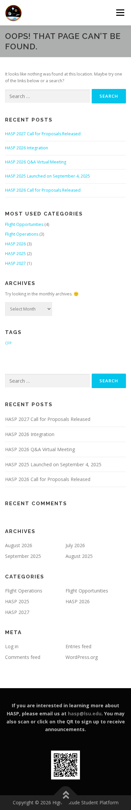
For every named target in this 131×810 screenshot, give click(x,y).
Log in (11, 646)
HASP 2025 (15, 253)
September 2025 (23, 556)
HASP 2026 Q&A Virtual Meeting (35, 162)
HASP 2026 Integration (26, 148)
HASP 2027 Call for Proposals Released (43, 134)
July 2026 (75, 545)
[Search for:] (47, 96)
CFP (8, 343)
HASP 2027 (15, 263)
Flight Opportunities (24, 224)
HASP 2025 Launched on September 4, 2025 (47, 176)
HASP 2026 (15, 244)
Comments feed (22, 657)
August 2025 (79, 556)
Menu (119, 12)
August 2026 (18, 545)
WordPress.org (82, 657)
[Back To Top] (66, 795)
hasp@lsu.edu (84, 713)
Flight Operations (21, 234)
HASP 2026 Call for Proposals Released (43, 190)
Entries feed (78, 646)
